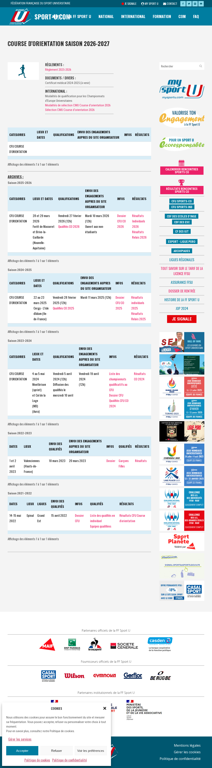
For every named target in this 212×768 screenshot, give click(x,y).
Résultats (141, 460)
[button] (105, 708)
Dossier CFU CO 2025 (120, 302)
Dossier (110, 460)
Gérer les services (19, 739)
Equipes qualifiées (100, 526)
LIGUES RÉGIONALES (181, 259)
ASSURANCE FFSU (182, 282)
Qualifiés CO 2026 (69, 226)
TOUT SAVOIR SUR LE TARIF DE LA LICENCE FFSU (182, 271)
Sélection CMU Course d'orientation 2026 (70, 110)
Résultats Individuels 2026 (138, 221)
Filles (122, 466)
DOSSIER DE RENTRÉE (182, 291)
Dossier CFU (116, 395)
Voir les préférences (90, 750)
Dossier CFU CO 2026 (121, 221)
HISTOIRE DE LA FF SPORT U (181, 299)
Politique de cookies (37, 760)
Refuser (56, 750)
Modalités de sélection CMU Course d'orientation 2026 (78, 105)
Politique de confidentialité (69, 760)
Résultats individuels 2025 (137, 302)
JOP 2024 (182, 308)
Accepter (22, 750)
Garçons (124, 460)
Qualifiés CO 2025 (63, 308)
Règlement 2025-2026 (58, 70)
